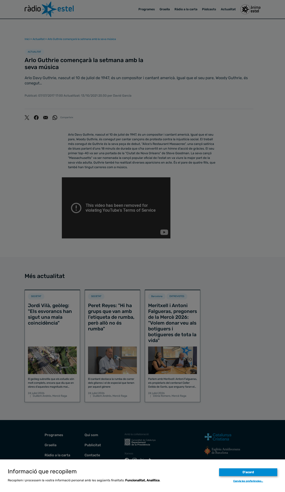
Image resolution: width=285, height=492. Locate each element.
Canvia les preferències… (248, 481)
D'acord (248, 472)
